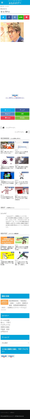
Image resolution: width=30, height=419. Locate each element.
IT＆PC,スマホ (5, 325)
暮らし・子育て (6, 322)
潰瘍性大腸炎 (5, 327)
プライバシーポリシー (5, 412)
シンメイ (3, 213)
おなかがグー (15, 3)
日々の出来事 (5, 320)
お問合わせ (4, 331)
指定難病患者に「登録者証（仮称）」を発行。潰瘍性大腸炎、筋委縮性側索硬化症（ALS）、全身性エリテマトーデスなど (14, 305)
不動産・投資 (5, 329)
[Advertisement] (14, 57)
